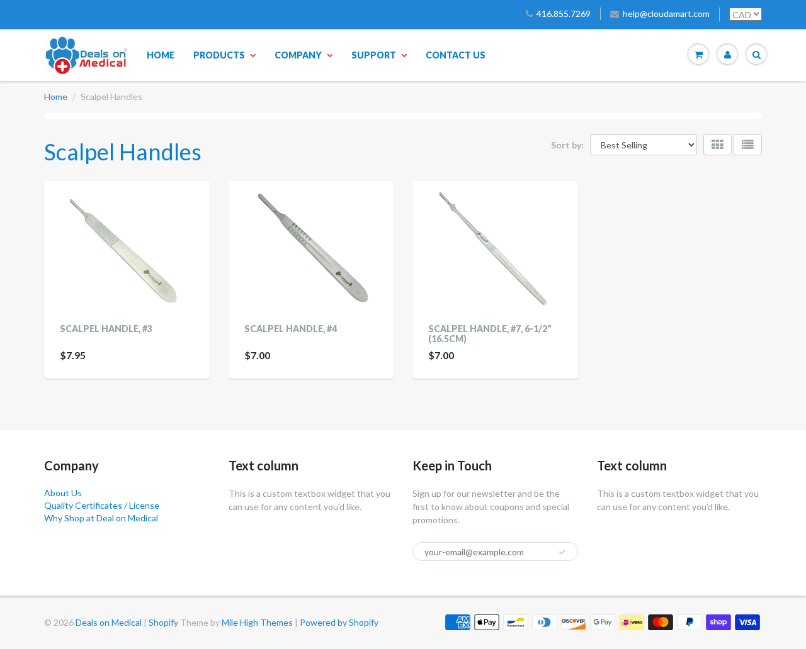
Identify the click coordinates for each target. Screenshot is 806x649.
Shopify (163, 622)
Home (160, 55)
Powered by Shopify (339, 622)
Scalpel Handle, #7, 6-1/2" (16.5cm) (490, 333)
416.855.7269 (563, 13)
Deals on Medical (109, 622)
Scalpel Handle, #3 (106, 328)
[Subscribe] (562, 552)
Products (219, 55)
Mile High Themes (257, 622)
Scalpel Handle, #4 (290, 328)
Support (373, 55)
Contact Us (455, 55)
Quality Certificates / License (101, 505)
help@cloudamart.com (666, 13)
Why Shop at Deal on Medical (101, 518)
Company (298, 55)
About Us (63, 492)
